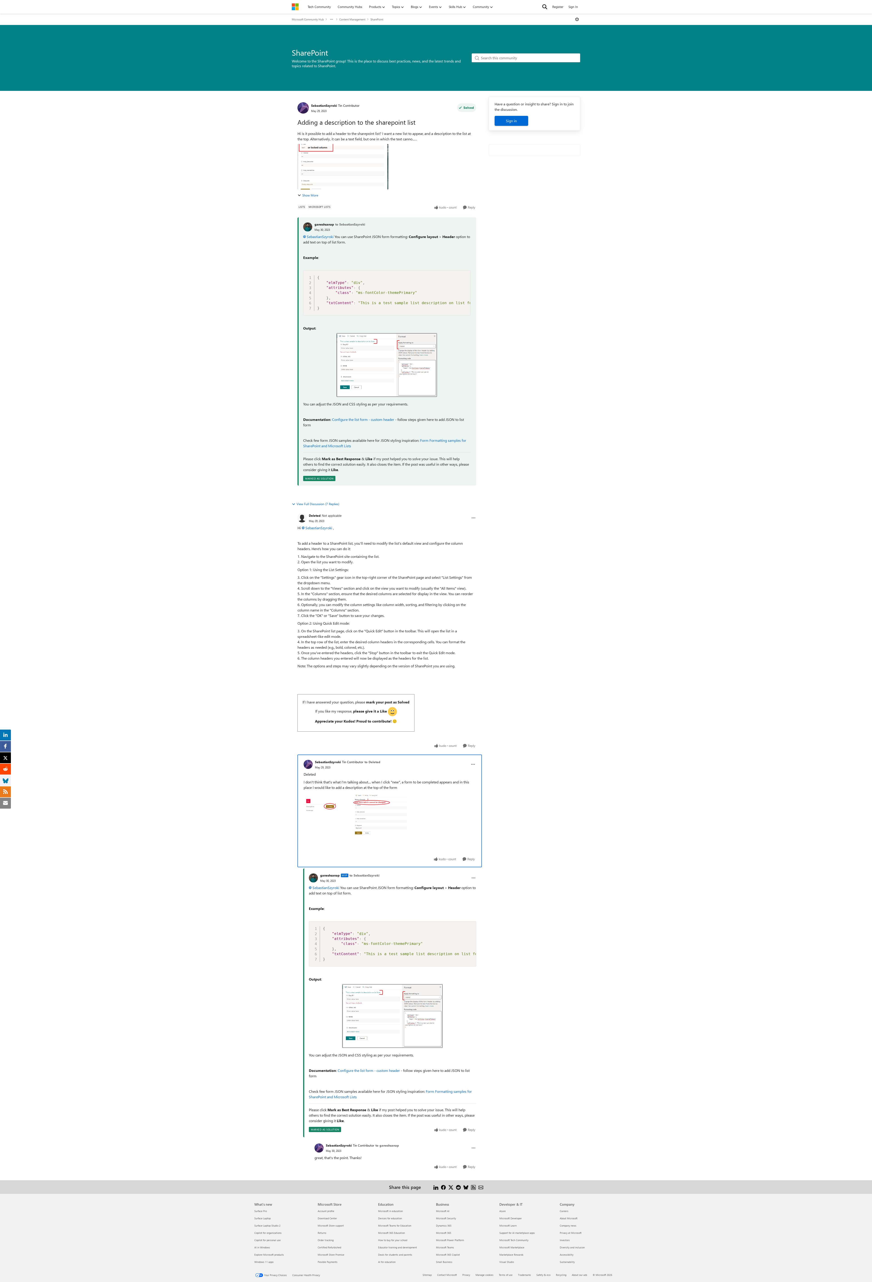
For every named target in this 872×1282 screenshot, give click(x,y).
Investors (565, 1240)
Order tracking (326, 1240)
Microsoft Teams (445, 1247)
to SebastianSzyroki (350, 224)
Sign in (511, 120)
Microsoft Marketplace (511, 1247)
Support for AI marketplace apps (517, 1233)
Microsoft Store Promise (331, 1254)
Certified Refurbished (329, 1247)
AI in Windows (262, 1247)
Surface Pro (260, 1211)
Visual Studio (506, 1262)
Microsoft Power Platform (450, 1240)
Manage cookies (484, 1275)
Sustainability (567, 1262)
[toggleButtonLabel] (577, 19)
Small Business (444, 1262)
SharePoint (376, 19)
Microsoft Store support (331, 1225)
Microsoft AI (442, 1211)
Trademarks (524, 1275)
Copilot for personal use (267, 1240)
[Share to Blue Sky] (465, 1187)
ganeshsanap (324, 224)
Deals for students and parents (395, 1254)
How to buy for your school (392, 1240)
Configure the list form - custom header (363, 419)
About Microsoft (568, 1218)
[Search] (544, 7)
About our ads (579, 1275)
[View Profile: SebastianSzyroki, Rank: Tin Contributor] (303, 108)
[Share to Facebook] (443, 1187)
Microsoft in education (390, 1211)
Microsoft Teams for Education (394, 1225)
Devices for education (390, 1218)
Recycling (561, 1275)
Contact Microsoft (447, 1275)
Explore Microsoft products (269, 1254)
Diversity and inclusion (572, 1247)
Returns (322, 1233)
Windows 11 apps (264, 1262)
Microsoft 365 (443, 1233)
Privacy (466, 1275)
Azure (502, 1211)
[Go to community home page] (295, 6)
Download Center (327, 1218)
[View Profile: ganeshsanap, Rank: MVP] (313, 877)
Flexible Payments (327, 1262)
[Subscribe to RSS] (473, 1187)
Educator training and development (397, 1247)
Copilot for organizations (268, 1233)
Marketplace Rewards (511, 1254)
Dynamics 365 (443, 1225)
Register (557, 7)
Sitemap (427, 1275)
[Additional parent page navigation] (331, 19)
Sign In (573, 7)
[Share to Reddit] (458, 1187)
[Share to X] (450, 1187)
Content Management (352, 19)
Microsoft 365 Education (391, 1233)
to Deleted (372, 762)
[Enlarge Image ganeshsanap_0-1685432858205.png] (387, 365)
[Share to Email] (480, 1187)
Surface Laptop (262, 1218)
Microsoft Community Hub (308, 19)
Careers (564, 1211)
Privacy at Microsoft (571, 1233)
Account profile (326, 1211)
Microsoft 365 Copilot (448, 1254)
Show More (310, 195)
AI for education (387, 1262)
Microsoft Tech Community (513, 1240)
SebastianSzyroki (324, 105)
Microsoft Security (446, 1218)
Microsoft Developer (510, 1218)
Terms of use (506, 1275)
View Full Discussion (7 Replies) (318, 504)
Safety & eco (543, 1275)
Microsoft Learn (508, 1225)
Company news (568, 1225)
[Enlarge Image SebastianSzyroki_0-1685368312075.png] (355, 815)
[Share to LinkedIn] (436, 1187)
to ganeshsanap (387, 1145)
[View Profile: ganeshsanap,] (307, 226)
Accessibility (566, 1254)
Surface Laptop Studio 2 (267, 1225)
